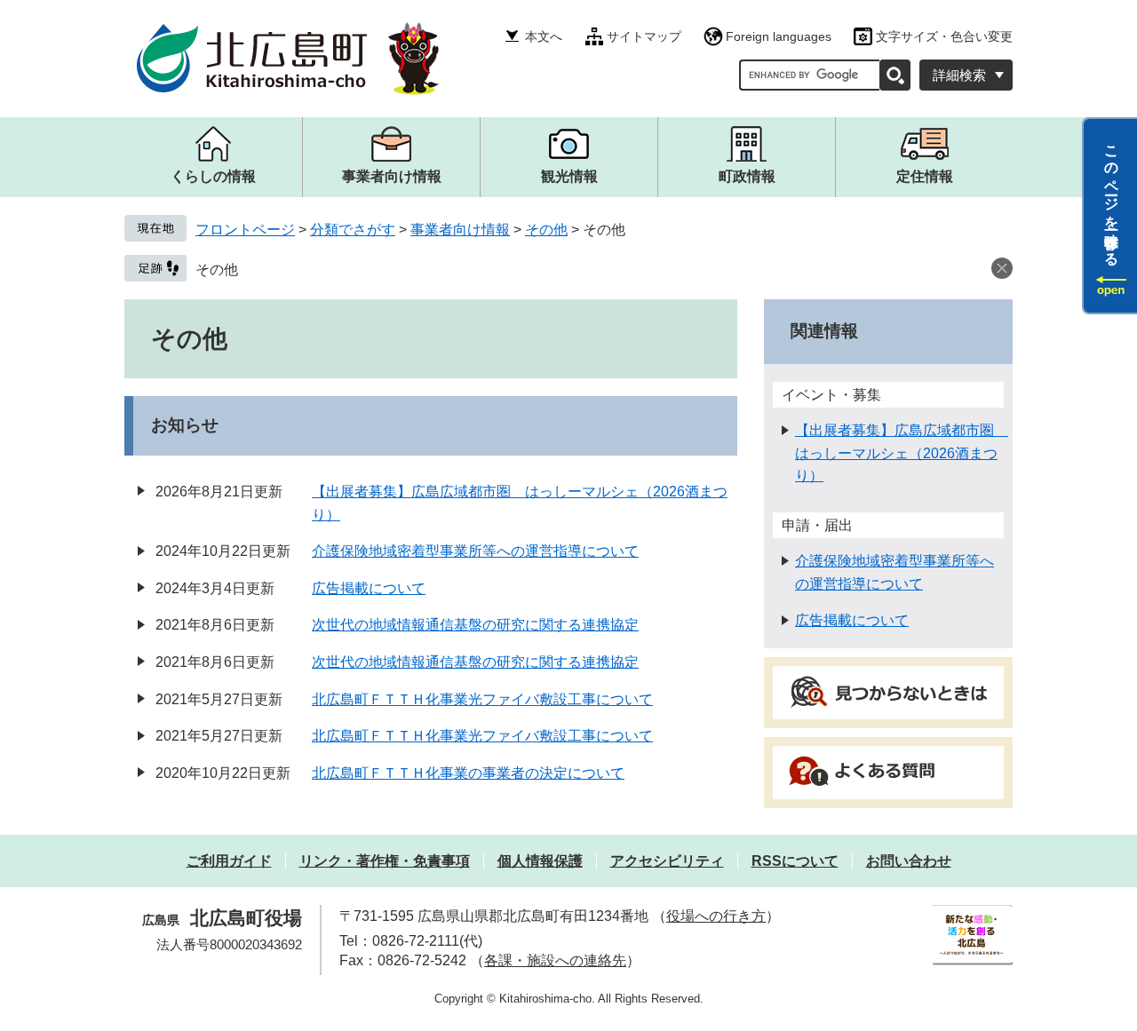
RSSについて (795, 860)
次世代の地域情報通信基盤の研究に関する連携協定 (475, 624)
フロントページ (245, 229)
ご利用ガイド (229, 860)
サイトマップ (644, 36)
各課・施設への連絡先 (555, 960)
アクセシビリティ (667, 860)
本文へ (543, 36)
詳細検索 (959, 75)
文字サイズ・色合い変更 (944, 36)
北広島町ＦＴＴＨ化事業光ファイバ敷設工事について (482, 699)
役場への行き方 (716, 916)
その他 (546, 229)
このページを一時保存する (1111, 198)
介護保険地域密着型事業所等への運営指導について (475, 551)
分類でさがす (352, 229)
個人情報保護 (540, 860)
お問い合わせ (908, 860)
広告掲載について (368, 588)
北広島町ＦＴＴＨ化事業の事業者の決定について (468, 773)
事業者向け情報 (460, 229)
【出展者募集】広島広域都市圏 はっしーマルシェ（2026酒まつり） (901, 453)
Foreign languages (778, 36)
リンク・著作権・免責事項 (384, 860)
